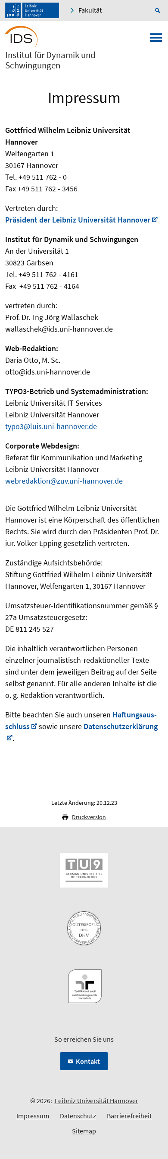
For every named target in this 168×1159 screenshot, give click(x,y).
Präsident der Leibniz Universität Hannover (77, 220)
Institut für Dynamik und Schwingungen (50, 60)
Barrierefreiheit (129, 1115)
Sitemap (84, 1131)
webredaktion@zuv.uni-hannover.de (64, 481)
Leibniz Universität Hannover (96, 1100)
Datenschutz (78, 1115)
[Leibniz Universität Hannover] (32, 10)
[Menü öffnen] (156, 40)
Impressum (32, 1115)
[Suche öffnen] (159, 10)
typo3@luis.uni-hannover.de (51, 426)
